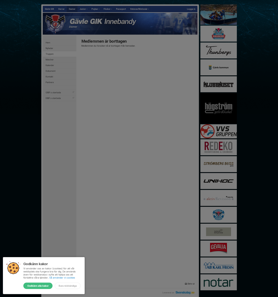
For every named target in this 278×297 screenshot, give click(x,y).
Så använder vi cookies (62, 277)
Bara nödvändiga (68, 285)
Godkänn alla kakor (38, 285)
